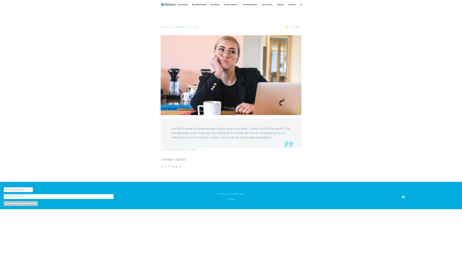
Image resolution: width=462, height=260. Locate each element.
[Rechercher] (301, 4)
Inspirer (184, 4)
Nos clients (267, 4)
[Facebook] (162, 167)
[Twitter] (166, 167)
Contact (292, 4)
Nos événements (250, 4)
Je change (168, 159)
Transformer (200, 4)
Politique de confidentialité (231, 194)
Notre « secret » (231, 4)
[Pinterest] (169, 167)
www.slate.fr (192, 149)
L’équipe (280, 4)
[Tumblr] (173, 167)
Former (216, 4)
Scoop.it (180, 27)
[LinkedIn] (177, 167)
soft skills (181, 159)
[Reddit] (180, 167)
